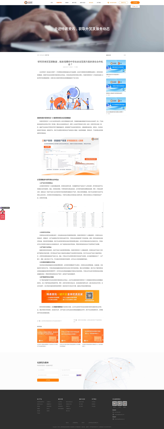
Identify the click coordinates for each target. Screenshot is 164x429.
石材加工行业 (68, 404)
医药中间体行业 (69, 401)
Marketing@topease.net (119, 419)
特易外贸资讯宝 (58, 307)
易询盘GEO (49, 406)
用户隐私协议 (78, 426)
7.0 (64, 307)
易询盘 (38, 406)
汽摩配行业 (68, 408)
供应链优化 (60, 406)
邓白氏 (67, 422)
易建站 (38, 408)
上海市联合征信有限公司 (93, 422)
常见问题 (93, 406)
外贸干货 (47, 55)
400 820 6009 (113, 2)
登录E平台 (123, 2)
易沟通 (38, 410)
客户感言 (81, 404)
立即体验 (135, 2)
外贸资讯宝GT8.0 (40, 401)
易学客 (48, 410)
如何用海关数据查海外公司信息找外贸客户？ (52, 321)
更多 (125, 55)
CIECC (83, 422)
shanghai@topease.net (119, 414)
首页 (38, 55)
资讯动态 (42, 55)
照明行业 (68, 406)
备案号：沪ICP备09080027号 (92, 426)
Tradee (38, 413)
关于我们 (93, 401)
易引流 (48, 408)
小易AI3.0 (49, 401)
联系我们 (93, 404)
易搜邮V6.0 (49, 404)
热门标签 (81, 406)
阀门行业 (68, 410)
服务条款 (83, 426)
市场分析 (60, 404)
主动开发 (60, 401)
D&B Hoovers (40, 404)
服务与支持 (81, 401)
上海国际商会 (75, 422)
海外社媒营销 (61, 408)
